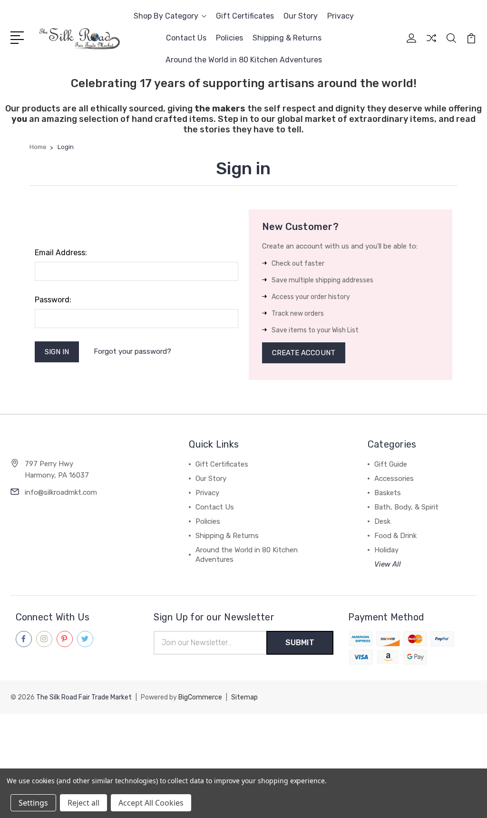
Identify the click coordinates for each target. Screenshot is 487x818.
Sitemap (244, 697)
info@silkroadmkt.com (61, 492)
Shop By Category (166, 15)
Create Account (303, 353)
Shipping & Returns (287, 37)
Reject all (83, 803)
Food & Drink (395, 535)
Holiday (386, 550)
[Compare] (431, 44)
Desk (382, 521)
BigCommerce (200, 697)
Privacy (340, 15)
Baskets (387, 493)
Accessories (394, 478)
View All (387, 564)
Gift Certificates (245, 15)
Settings (33, 803)
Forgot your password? (132, 351)
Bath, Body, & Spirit (406, 507)
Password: (53, 299)
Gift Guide (390, 464)
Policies (229, 37)
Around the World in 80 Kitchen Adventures (244, 59)
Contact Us (186, 37)
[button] (243, 731)
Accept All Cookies (151, 803)
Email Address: (61, 252)
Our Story (300, 15)
